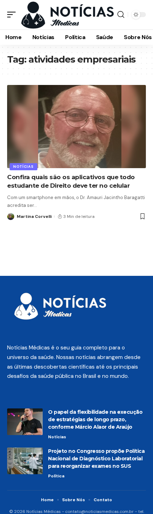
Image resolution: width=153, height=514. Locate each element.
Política (56, 476)
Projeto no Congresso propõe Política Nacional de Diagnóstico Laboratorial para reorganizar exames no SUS (96, 458)
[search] (121, 14)
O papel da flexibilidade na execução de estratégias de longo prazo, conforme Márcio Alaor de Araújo (95, 419)
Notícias (23, 166)
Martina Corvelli (34, 216)
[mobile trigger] (13, 15)
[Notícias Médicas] (67, 15)
